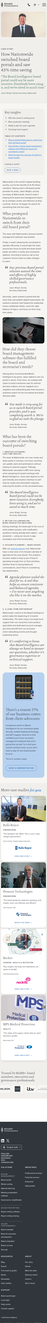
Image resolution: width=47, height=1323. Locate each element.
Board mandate (7, 1229)
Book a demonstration (21, 768)
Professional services (33, 1173)
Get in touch (30, 1283)
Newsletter (5, 1279)
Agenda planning (8, 1188)
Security (4, 1249)
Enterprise (29, 1181)
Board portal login (8, 1296)
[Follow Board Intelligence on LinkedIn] (2, 1141)
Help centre (6, 1304)
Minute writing (6, 1184)
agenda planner (18, 548)
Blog (3, 1262)
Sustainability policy (7, 1155)
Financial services (32, 1177)
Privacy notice (5, 1153)
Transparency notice (7, 1162)
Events (4, 1266)
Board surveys (7, 1245)
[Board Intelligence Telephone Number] (29, 4)
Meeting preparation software (9, 1194)
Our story (29, 1262)
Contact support (7, 1308)
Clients (28, 1266)
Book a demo (23, 1319)
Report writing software (10, 1211)
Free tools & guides (9, 1270)
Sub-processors (6, 1158)
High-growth (30, 1185)
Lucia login (5, 1300)
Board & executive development (8, 1235)
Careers (28, 1279)
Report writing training (10, 1216)
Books (3, 1274)
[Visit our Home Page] (9, 4)
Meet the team (31, 1270)
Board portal (6, 1180)
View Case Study (22, 856)
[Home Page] (9, 1131)
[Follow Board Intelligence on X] (7, 1141)
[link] (23, 895)
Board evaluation (8, 1241)
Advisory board (31, 1274)
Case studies (6, 1283)
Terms (3, 1160)
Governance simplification (11, 1200)
